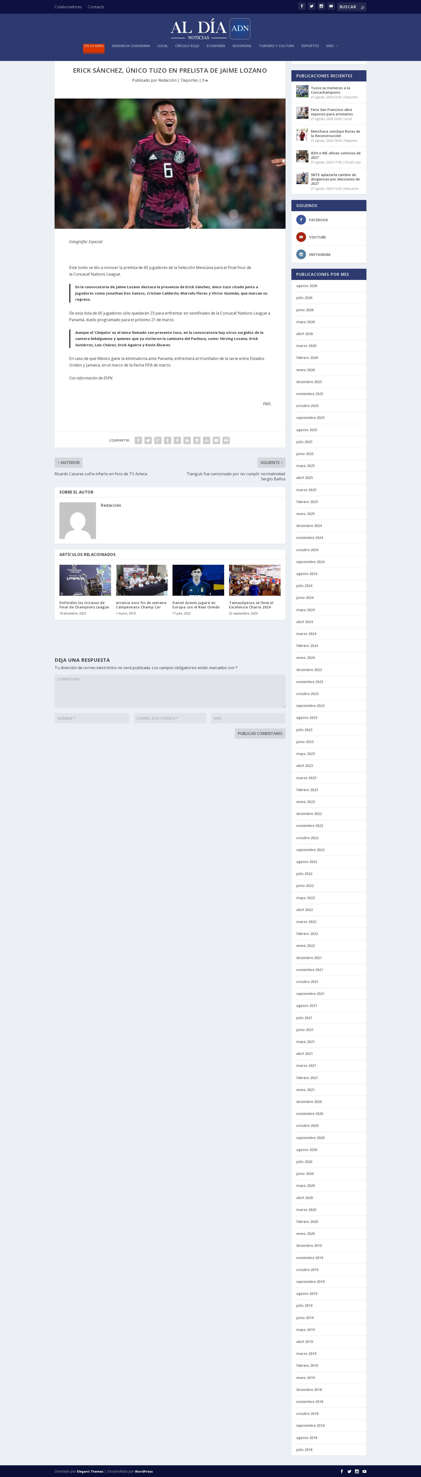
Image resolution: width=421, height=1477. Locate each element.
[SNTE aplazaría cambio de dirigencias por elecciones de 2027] (302, 178)
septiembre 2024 (310, 561)
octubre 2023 (307, 693)
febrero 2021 (307, 1077)
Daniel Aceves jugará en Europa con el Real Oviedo (196, 604)
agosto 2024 (306, 573)
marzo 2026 (306, 345)
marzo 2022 (306, 921)
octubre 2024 (307, 549)
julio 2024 (304, 585)
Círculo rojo (187, 46)
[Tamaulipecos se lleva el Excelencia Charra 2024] (255, 580)
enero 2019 (305, 1377)
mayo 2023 (305, 753)
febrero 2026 (307, 357)
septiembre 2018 (310, 1425)
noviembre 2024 (309, 537)
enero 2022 (305, 945)
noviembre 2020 (309, 1113)
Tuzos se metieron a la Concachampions (330, 90)
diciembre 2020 (309, 1101)
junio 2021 (305, 1029)
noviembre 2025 (309, 393)
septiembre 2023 (310, 705)
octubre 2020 (307, 1125)
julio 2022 (304, 873)
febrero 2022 (307, 933)
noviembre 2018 (309, 1401)
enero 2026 (305, 369)
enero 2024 (305, 657)
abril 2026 (304, 333)
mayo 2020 (305, 1185)
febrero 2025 (307, 501)
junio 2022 (305, 885)
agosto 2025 (306, 429)
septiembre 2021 (310, 993)
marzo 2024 (306, 633)
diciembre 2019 (309, 1245)
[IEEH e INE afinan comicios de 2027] (302, 156)
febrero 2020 (307, 1221)
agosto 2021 (306, 1005)
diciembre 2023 (309, 669)
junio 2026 (305, 309)
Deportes (310, 46)
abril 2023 (304, 765)
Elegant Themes (90, 1471)
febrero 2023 (307, 789)
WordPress (144, 1471)
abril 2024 (304, 621)
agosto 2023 (306, 717)
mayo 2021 (305, 1041)
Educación (351, 189)
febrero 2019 (307, 1365)
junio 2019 (305, 1317)
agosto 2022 (306, 861)
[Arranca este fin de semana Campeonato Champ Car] (142, 580)
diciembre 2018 (309, 1389)
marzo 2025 (306, 489)
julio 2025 (304, 441)
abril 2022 (304, 909)
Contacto (96, 7)
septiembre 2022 (310, 849)
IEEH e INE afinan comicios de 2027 (336, 155)
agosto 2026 (306, 285)
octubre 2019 (307, 1269)
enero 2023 (305, 801)
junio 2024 (305, 597)
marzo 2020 (306, 1209)
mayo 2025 (305, 465)
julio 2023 (304, 729)
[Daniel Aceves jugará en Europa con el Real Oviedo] (198, 580)
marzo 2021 (306, 1065)
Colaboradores (68, 7)
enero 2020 (305, 1233)
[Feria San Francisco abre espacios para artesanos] (302, 113)
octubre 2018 (307, 1413)
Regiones (350, 141)
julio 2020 (304, 1161)
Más (330, 46)
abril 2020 (304, 1197)
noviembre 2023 (309, 681)
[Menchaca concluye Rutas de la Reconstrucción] (302, 135)
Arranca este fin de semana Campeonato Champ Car (141, 604)
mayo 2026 (305, 321)
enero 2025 (305, 513)
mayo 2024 (305, 609)
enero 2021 (305, 1089)
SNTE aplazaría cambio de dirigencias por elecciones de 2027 (335, 179)
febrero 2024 (307, 645)
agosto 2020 (306, 1149)
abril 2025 (304, 477)
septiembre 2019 (310, 1281)
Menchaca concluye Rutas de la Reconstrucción (335, 133)
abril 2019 (304, 1341)
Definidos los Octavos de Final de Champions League (84, 604)
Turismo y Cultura (276, 46)
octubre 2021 (307, 981)
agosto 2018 (306, 1437)
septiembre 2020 (310, 1137)
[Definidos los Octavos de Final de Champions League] (85, 580)
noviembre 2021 (309, 969)
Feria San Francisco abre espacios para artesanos (332, 111)
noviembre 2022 (309, 825)
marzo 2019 (306, 1353)
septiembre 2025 (310, 417)
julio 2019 (304, 1305)
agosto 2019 (306, 1293)
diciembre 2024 (309, 525)
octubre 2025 (307, 405)
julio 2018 (304, 1449)
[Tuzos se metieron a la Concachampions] (302, 91)
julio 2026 (304, 297)
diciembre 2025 (309, 381)
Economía (216, 46)
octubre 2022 (307, 837)
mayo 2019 (305, 1329)
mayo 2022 (305, 897)
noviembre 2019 (309, 1257)
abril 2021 (304, 1053)
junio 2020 (305, 1173)
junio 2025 (305, 453)
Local (162, 46)
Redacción (167, 80)
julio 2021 (304, 1017)
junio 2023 (305, 741)
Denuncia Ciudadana (131, 46)
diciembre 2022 (309, 813)
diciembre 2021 (309, 957)
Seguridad (241, 46)
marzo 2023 (306, 777)
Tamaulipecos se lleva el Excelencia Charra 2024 (251, 604)
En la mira (93, 46)
